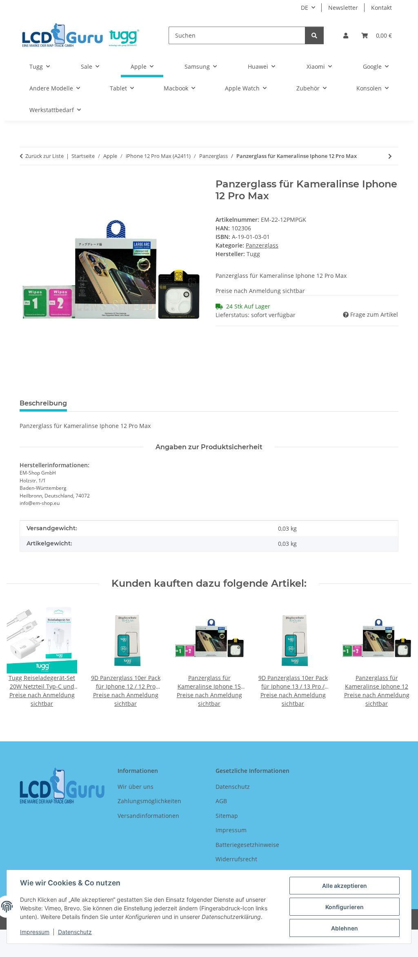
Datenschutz (75, 931)
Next (398, 656)
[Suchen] (314, 35)
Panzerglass (262, 245)
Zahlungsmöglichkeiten (149, 801)
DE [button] (304, 7)
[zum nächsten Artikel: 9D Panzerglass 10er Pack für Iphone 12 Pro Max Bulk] (390, 156)
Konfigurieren (344, 906)
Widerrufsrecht (236, 859)
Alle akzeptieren (344, 885)
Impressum (34, 931)
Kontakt (381, 7)
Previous (20, 656)
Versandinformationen (148, 816)
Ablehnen (344, 928)
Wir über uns (135, 786)
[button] (346, 35)
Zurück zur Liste (44, 156)
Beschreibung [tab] (43, 403)
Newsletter (343, 7)
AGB (221, 801)
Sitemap (227, 816)
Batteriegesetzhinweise (247, 845)
